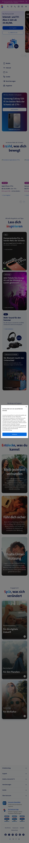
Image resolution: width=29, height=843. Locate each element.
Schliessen (14, 434)
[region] (14, 421)
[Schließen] (26, 406)
